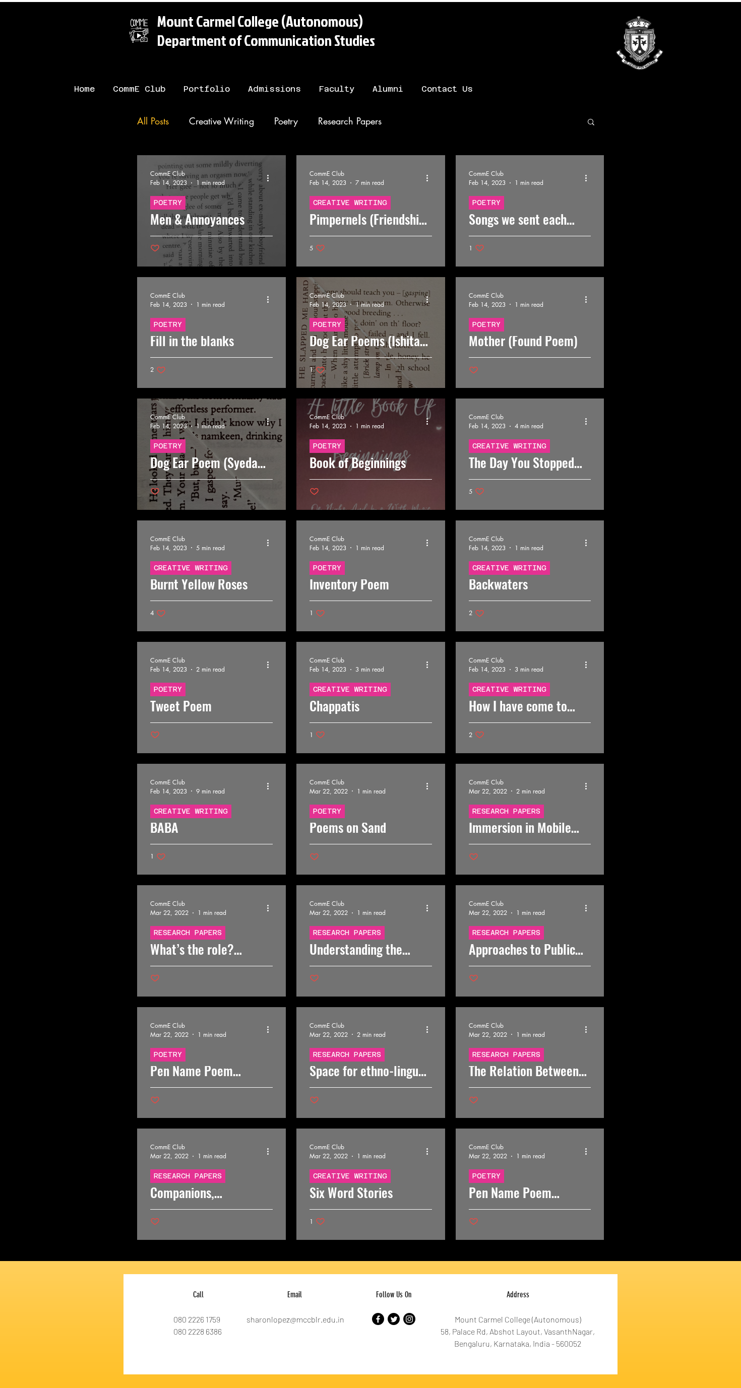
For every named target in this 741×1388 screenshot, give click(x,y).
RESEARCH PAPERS (506, 811)
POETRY (168, 203)
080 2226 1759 (196, 1319)
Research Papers (350, 121)
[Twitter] (394, 1319)
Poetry (286, 121)
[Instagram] (409, 1319)
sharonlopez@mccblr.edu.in (295, 1319)
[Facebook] (378, 1319)
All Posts (153, 121)
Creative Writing (221, 121)
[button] (591, 122)
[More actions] (271, 178)
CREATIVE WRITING (350, 203)
